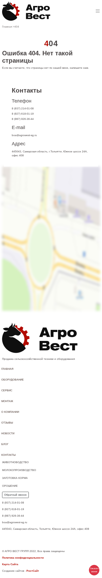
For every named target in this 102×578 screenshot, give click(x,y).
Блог (4, 444)
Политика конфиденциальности (23, 557)
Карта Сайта (10, 564)
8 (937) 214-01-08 (23, 108)
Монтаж (7, 401)
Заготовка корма (15, 478)
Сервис (6, 390)
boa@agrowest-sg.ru (24, 135)
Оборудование (12, 379)
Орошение (10, 485)
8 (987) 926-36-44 (23, 118)
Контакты (8, 454)
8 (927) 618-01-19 (23, 113)
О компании (10, 411)
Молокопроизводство (19, 470)
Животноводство (15, 462)
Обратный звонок (15, 494)
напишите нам (79, 67)
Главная (7, 368)
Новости (7, 433)
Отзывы (7, 422)
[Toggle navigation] (97, 11)
